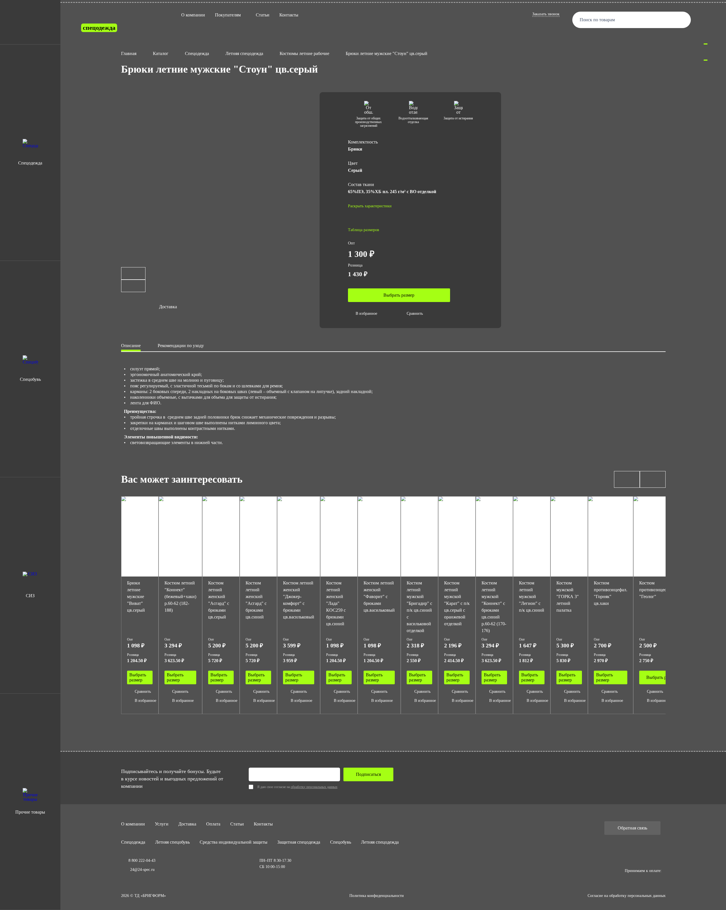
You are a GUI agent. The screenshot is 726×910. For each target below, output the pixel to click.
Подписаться (368, 774)
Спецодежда (197, 53)
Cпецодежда (133, 842)
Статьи (262, 14)
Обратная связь (632, 827)
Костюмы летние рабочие (304, 53)
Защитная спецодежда (298, 842)
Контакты (288, 14)
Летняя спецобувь (172, 842)
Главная (128, 53)
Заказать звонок (546, 14)
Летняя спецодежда (244, 53)
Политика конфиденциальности (376, 896)
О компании (193, 14)
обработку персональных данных (314, 787)
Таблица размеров (363, 230)
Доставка (187, 824)
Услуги (161, 824)
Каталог (160, 53)
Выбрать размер (398, 295)
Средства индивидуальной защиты (233, 842)
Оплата (213, 824)
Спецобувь (340, 842)
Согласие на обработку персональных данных (627, 896)
